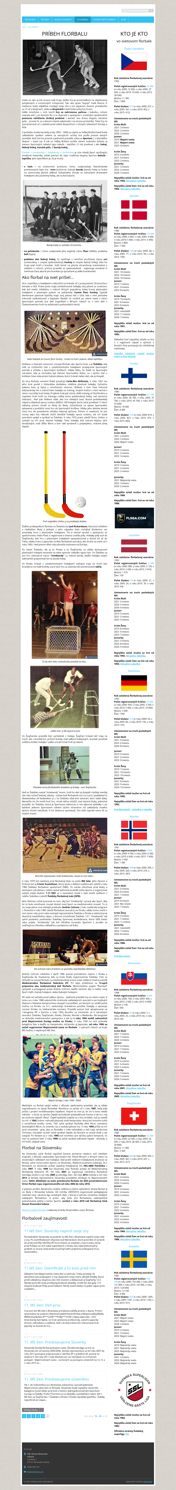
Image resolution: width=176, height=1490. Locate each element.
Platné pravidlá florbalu (34, 1210)
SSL (127, 1434)
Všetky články (31, 1409)
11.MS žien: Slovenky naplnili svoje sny (56, 1230)
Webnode (147, 1481)
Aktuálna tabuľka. (130, 188)
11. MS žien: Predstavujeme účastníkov (56, 1379)
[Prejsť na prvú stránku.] (24, 1416)
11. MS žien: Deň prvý (42, 1305)
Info (24, 27)
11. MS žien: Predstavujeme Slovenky (55, 1342)
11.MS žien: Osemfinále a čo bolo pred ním (60, 1268)
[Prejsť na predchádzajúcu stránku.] (29, 1416)
